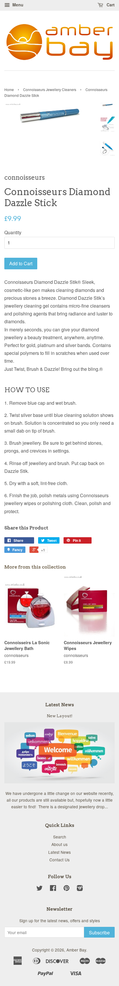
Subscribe (99, 932)
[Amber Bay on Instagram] (80, 889)
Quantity (12, 232)
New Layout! (59, 715)
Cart (110, 5)
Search (59, 837)
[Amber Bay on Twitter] (39, 889)
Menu (17, 5)
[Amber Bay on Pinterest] (66, 889)
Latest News (59, 704)
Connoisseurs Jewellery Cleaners (49, 89)
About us (59, 844)
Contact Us (59, 859)
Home (9, 89)
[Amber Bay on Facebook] (53, 889)
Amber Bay (76, 950)
